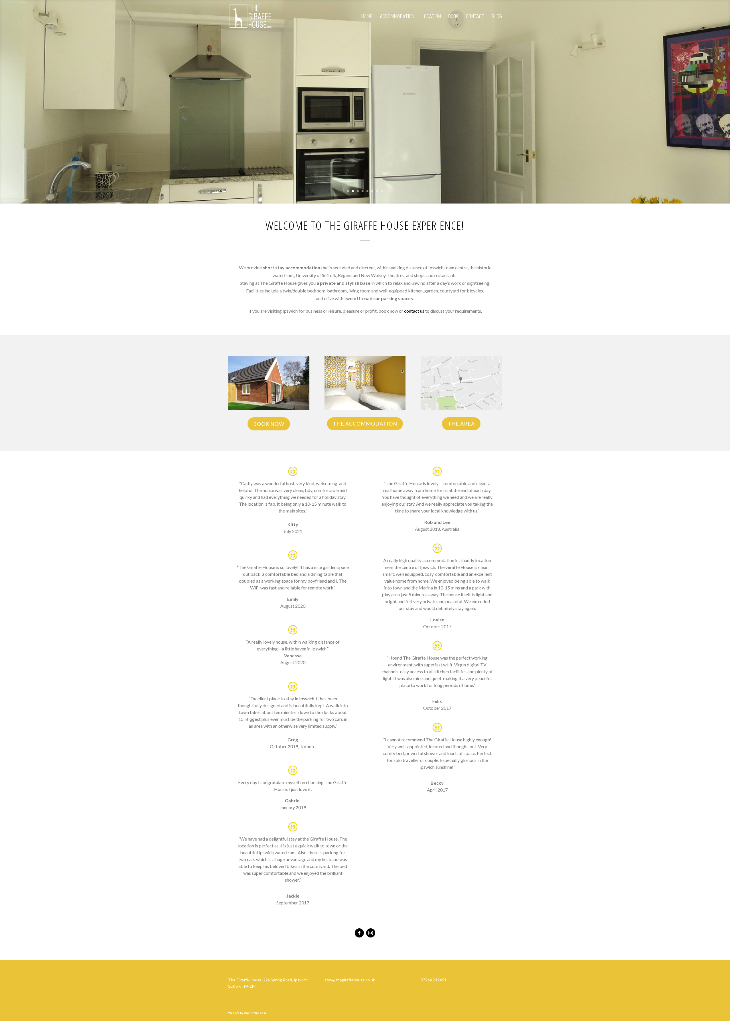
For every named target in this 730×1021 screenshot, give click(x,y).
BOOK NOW (268, 424)
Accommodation (397, 16)
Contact (475, 16)
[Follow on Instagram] (370, 932)
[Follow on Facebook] (359, 932)
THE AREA (461, 423)
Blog (496, 16)
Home (367, 16)
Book (453, 16)
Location (431, 16)
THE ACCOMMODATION (365, 423)
